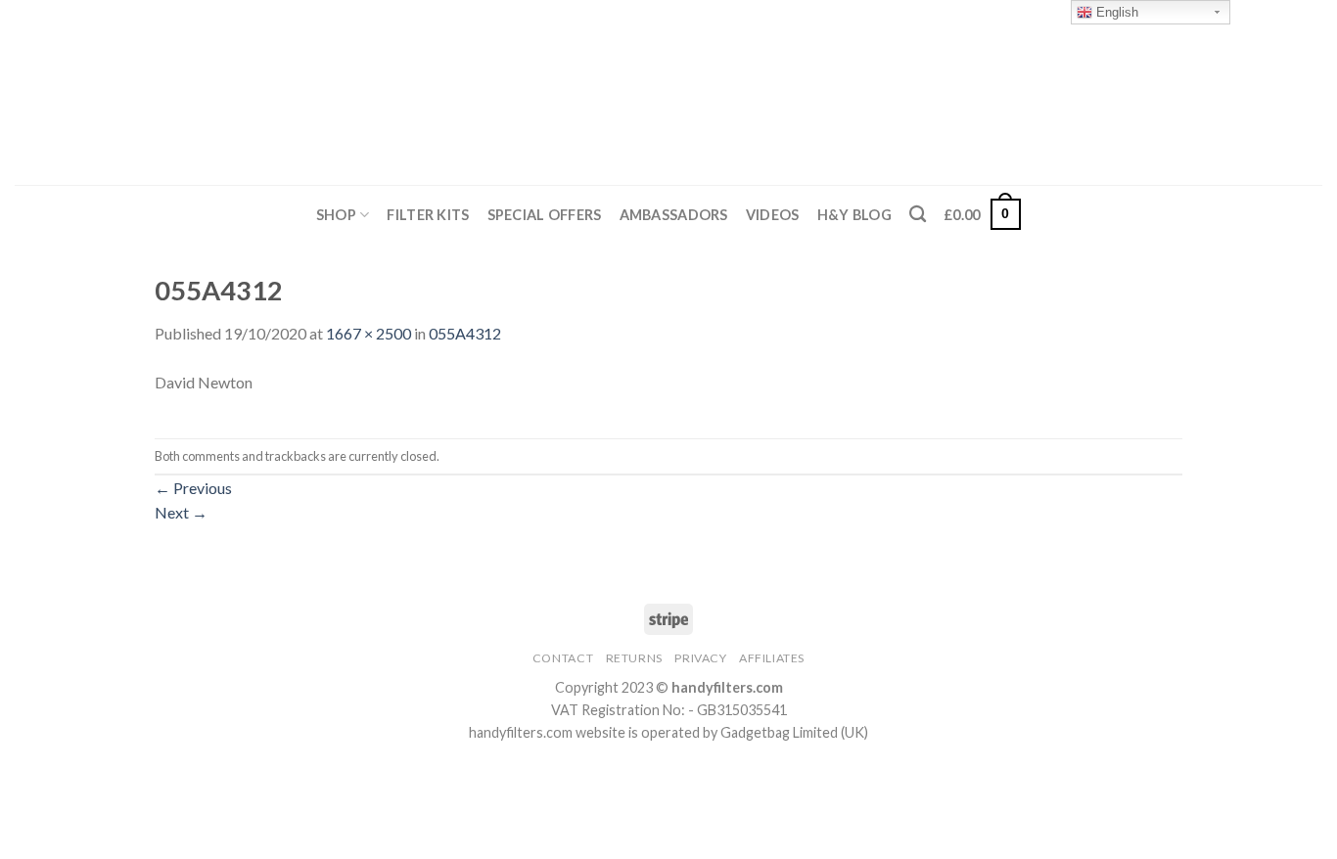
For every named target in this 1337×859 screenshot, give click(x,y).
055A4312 (465, 333)
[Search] (917, 215)
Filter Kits (428, 214)
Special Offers (544, 214)
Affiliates (772, 658)
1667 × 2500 (368, 333)
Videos (773, 214)
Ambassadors (674, 214)
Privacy (700, 658)
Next (181, 512)
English (1115, 12)
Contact (562, 658)
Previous (193, 487)
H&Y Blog (854, 214)
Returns (634, 658)
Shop (336, 214)
